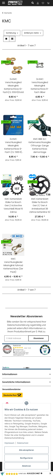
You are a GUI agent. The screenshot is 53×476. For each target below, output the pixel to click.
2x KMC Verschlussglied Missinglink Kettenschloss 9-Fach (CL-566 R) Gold (13, 145)
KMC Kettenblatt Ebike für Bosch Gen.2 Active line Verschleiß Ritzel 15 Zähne (13, 205)
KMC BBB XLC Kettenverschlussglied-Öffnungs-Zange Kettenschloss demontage (40, 145)
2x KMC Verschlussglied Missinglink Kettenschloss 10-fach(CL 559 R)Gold (13, 86)
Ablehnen (26, 466)
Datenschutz (22, 443)
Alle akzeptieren (26, 450)
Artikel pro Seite (31, 33)
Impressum (9, 443)
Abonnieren (38, 338)
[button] (33, 3)
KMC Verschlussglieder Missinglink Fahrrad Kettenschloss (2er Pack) (13, 265)
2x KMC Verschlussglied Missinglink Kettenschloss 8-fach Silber (40, 86)
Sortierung (11, 33)
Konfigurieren (26, 458)
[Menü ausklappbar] (3, 1)
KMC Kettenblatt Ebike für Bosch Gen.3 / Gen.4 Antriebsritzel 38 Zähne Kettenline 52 (39, 205)
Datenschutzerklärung (18, 325)
